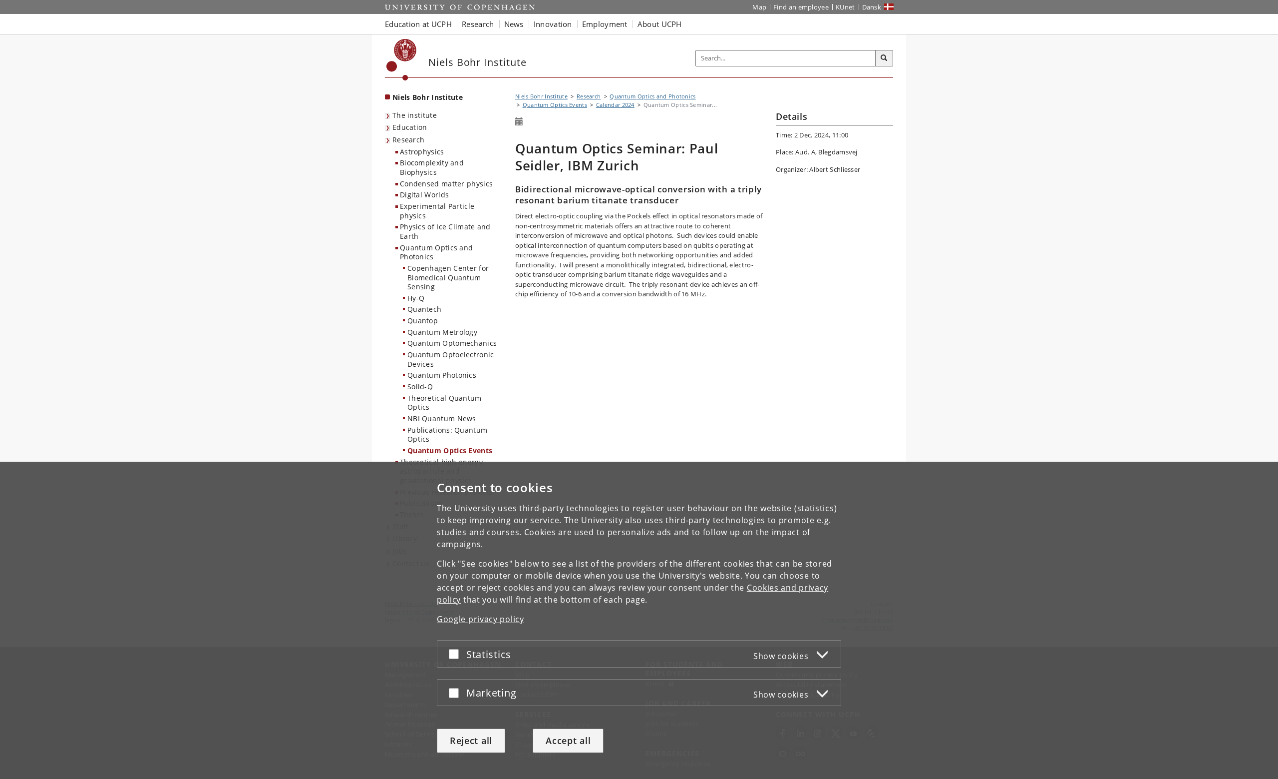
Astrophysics (422, 151)
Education (409, 127)
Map (759, 6)
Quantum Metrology (442, 332)
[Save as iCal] (519, 121)
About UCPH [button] (660, 24)
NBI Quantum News (441, 418)
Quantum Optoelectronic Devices (450, 359)
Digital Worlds (424, 194)
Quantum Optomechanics (452, 343)
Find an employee (801, 6)
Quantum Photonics (441, 375)
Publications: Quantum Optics (447, 434)
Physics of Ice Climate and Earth (445, 231)
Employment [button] (605, 24)
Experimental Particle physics (437, 210)
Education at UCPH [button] (418, 24)
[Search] (884, 58)
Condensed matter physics (446, 183)
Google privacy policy (480, 619)
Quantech (424, 309)
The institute (414, 115)
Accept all (568, 741)
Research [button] (478, 24)
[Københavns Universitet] (401, 59)
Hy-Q (415, 298)
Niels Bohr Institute (427, 97)
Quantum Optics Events (449, 450)
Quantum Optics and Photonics (436, 252)
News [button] (514, 24)
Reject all (471, 741)
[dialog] (639, 620)
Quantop (422, 320)
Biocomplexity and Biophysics (432, 167)
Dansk (872, 6)
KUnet (845, 6)
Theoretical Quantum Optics (444, 402)
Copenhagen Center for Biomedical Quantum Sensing (448, 277)
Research (408, 139)
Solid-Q (420, 386)
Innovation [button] (553, 24)
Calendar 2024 (615, 104)
